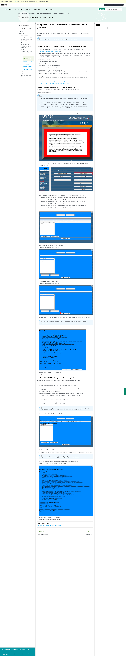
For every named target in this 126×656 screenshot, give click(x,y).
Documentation (7, 9)
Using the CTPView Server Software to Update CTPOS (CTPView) (28, 58)
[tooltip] (98, 25)
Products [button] (21, 5)
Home (19, 13)
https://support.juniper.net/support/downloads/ (49, 51)
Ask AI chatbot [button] (15, 1)
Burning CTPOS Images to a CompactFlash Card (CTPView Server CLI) (28, 63)
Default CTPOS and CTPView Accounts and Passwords (50, 525)
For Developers (50, 9)
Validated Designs (38, 9)
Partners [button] (37, 5)
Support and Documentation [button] (50, 5)
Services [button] (29, 5)
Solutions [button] (12, 5)
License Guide (18, 9)
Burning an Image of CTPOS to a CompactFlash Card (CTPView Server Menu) (28, 68)
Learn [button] (62, 5)
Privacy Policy (5, 654)
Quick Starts (28, 9)
